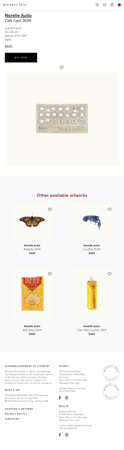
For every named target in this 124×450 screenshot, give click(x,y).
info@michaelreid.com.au (72, 388)
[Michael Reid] (47, 5)
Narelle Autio (18, 15)
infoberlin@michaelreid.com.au (75, 425)
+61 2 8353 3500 (67, 391)
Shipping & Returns (19, 409)
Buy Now (21, 57)
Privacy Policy (16, 414)
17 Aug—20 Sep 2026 (26, 401)
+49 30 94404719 (68, 428)
